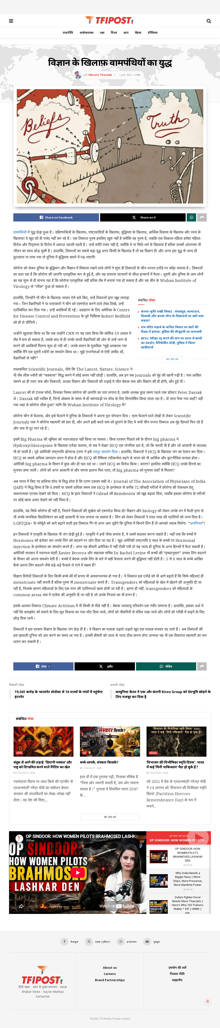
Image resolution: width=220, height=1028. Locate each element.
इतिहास (153, 753)
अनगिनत (196, 523)
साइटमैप (177, 980)
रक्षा (102, 33)
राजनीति (68, 33)
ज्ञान (126, 33)
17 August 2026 (91, 768)
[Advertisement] (110, 6)
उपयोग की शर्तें (177, 967)
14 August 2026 (158, 772)
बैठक (138, 33)
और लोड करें (172, 359)
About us (110, 967)
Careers (110, 974)
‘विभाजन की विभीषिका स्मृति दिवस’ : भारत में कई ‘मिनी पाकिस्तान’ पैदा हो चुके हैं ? (175, 764)
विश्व (114, 33)
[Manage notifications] (207, 1001)
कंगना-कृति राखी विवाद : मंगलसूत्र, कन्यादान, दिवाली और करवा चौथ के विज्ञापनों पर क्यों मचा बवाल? (172, 315)
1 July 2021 (125, 75)
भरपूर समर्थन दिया (105, 451)
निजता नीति (177, 974)
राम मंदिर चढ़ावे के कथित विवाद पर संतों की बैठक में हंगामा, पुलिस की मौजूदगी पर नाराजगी (171, 329)
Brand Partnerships (110, 980)
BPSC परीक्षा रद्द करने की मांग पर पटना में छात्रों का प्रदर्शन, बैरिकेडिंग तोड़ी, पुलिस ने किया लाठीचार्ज (171, 342)
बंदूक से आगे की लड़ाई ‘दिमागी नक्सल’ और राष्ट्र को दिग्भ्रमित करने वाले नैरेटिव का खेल (43, 764)
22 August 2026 (25, 772)
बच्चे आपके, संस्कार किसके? (99, 762)
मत (138, 75)
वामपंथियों (19, 232)
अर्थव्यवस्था (86, 33)
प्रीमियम (152, 33)
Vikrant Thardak (100, 75)
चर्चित (19, 753)
